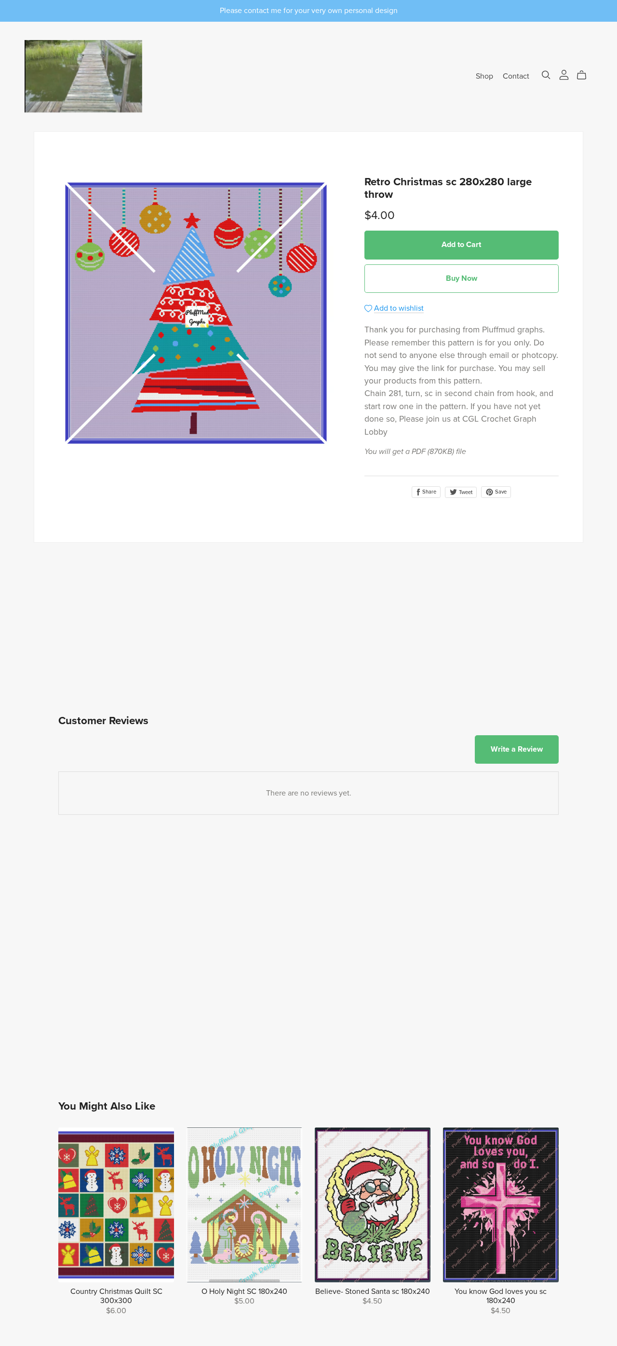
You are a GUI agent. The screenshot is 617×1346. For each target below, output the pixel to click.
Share (428, 492)
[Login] (564, 74)
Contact (516, 76)
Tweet (464, 492)
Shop (484, 76)
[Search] (546, 75)
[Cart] (585, 75)
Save (500, 492)
